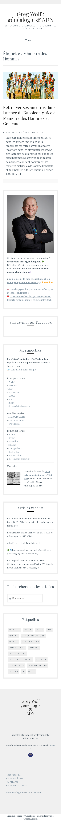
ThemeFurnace (30, 819)
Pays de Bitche (38, 666)
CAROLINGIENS (16, 420)
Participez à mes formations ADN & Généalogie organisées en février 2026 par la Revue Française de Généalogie (30, 564)
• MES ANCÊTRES (14, 778)
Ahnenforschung (33, 636)
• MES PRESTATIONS (16, 785)
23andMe (14, 630)
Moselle (41, 659)
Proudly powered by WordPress (21, 816)
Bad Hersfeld (14, 455)
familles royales (20, 659)
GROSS (11, 396)
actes (39, 630)
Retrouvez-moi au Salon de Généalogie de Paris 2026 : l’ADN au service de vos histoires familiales (30, 522)
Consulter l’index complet (24, 369)
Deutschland (18, 654)
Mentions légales (15, 792)
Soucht (12, 445)
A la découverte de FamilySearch (23, 543)
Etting (11, 438)
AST (10, 388)
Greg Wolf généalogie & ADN (30, 707)
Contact (37, 792)
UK (23, 671)
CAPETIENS (14, 424)
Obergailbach (15, 448)
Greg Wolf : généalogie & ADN (30, 16)
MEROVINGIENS (16, 417)
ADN (49, 630)
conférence (17, 648)
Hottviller (13, 441)
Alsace (13, 642)
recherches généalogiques (23, 132)
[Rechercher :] (25, 598)
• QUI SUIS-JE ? (13, 775)
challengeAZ (30, 642)
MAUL (11, 399)
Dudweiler (13, 452)
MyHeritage (16, 666)
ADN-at (13, 636)
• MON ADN (12, 782)
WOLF (11, 382)
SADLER (12, 385)
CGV (28, 792)
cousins (34, 648)
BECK (11, 403)
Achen (11, 434)
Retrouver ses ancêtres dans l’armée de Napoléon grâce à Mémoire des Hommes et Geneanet (29, 115)
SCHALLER (13, 392)
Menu (32, 40)
